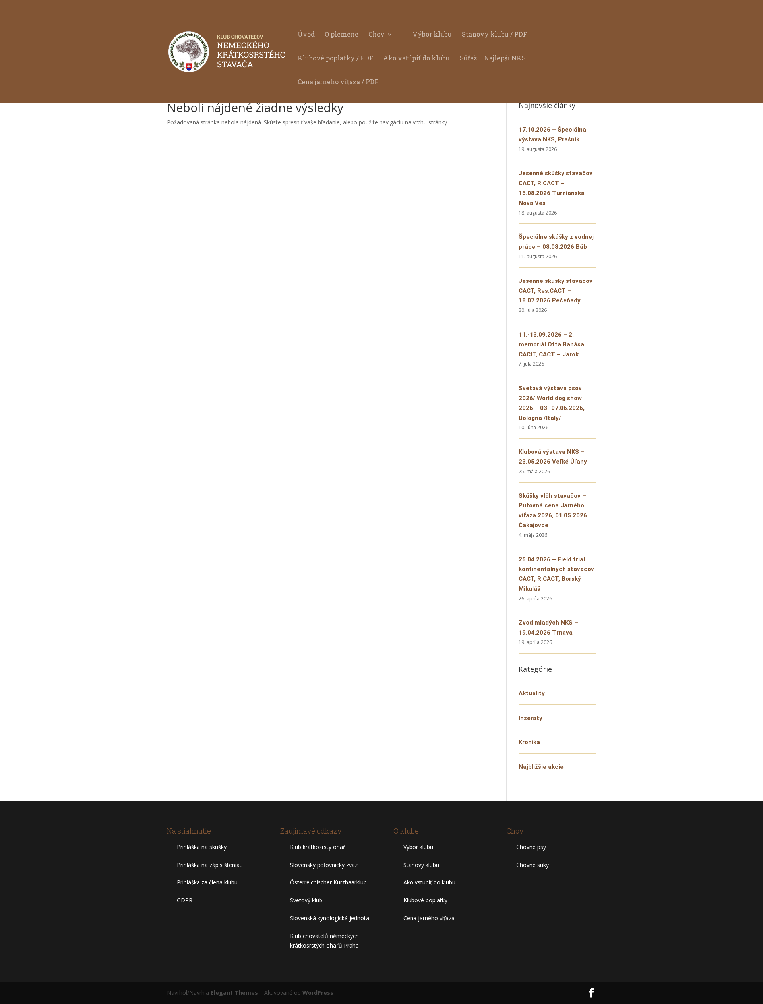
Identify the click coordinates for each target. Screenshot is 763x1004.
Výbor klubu (432, 34)
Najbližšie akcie (541, 766)
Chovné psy (531, 847)
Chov (376, 34)
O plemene (341, 34)
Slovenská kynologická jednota (329, 918)
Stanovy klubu (421, 865)
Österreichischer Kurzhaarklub (328, 882)
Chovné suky (532, 865)
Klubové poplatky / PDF (335, 58)
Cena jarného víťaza (429, 918)
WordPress (317, 992)
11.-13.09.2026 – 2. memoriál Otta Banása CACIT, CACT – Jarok (551, 344)
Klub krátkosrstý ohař (317, 847)
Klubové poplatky (425, 900)
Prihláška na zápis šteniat (209, 865)
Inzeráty (530, 718)
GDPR (184, 900)
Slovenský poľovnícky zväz (324, 865)
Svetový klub (306, 900)
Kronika (529, 742)
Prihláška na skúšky (202, 847)
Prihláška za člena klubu (207, 882)
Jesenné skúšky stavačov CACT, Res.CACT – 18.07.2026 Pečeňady (556, 290)
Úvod (306, 34)
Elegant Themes (234, 992)
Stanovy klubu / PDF (494, 34)
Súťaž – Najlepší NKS (493, 58)
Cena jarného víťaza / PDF (338, 82)
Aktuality (532, 693)
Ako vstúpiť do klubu (416, 58)
